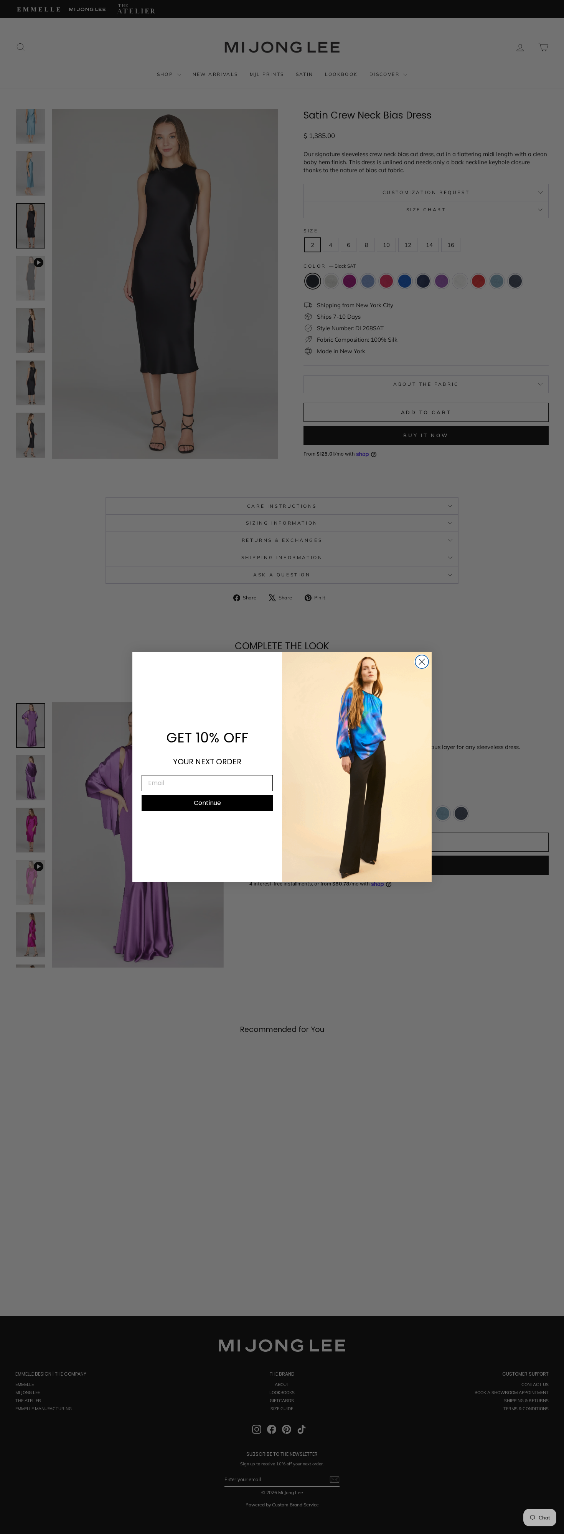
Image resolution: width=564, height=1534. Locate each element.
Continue (207, 802)
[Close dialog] (422, 661)
